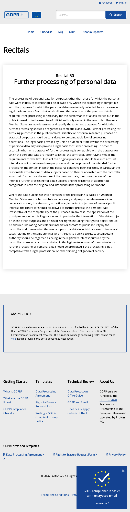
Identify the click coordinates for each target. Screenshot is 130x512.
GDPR (72, 32)
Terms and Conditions (55, 495)
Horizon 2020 (108, 400)
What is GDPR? (12, 391)
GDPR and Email (78, 402)
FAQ (60, 32)
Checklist (46, 32)
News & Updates (92, 32)
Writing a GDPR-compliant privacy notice (47, 417)
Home (30, 32)
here (13, 338)
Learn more (101, 503)
